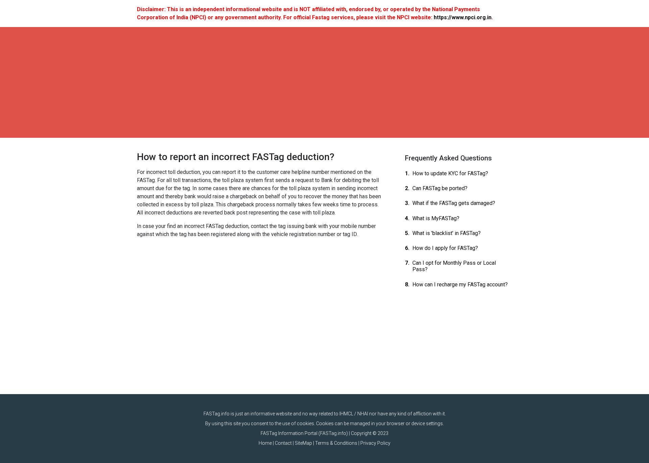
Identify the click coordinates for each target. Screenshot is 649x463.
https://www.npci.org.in (462, 17)
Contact (283, 443)
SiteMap (303, 443)
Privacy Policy (375, 443)
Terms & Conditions (336, 443)
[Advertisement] (324, 82)
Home (265, 443)
